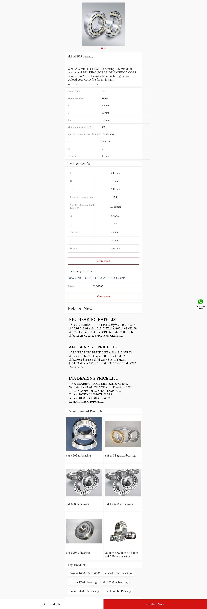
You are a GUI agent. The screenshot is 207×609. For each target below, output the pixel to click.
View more (103, 261)
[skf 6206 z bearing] (84, 549)
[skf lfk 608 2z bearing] (123, 500)
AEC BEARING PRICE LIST (94, 347)
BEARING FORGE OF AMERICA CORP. (96, 278)
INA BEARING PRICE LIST (93, 378)
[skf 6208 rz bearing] (84, 452)
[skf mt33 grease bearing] (123, 452)
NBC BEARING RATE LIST (93, 319)
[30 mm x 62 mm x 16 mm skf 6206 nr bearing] (123, 549)
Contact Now (155, 604)
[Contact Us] (200, 304)
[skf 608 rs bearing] (84, 500)
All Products (51, 604)
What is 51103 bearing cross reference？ (83, 85)
